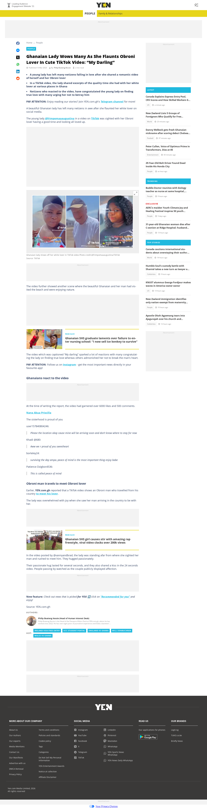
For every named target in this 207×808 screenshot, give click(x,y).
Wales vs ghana (42, 635)
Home (29, 42)
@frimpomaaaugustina (59, 118)
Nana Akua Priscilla (38, 412)
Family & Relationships (111, 13)
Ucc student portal (74, 630)
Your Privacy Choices (107, 806)
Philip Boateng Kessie (62, 68)
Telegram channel (112, 101)
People (90, 13)
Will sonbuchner (121, 630)
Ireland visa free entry (47, 630)
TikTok (95, 118)
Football (150, 138)
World (149, 121)
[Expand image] (135, 193)
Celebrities (151, 274)
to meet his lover (47, 493)
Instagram (69, 364)
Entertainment (152, 155)
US (148, 105)
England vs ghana (99, 630)
